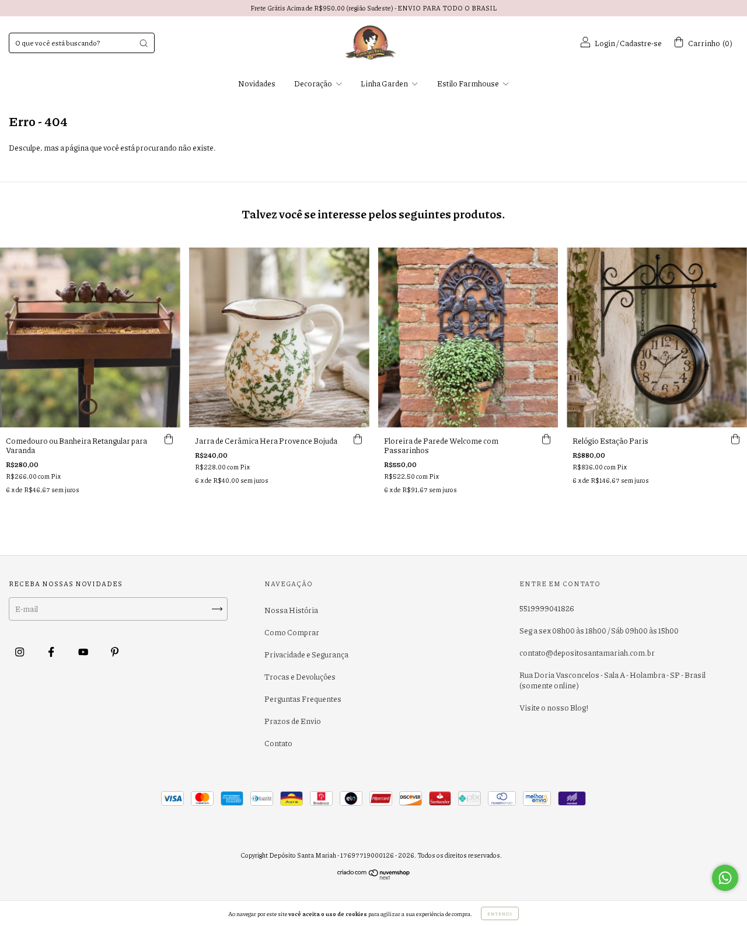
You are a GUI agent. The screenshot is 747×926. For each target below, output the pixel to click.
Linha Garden (385, 83)
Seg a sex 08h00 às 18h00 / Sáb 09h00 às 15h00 (599, 630)
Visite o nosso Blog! (553, 707)
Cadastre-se (641, 43)
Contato (278, 743)
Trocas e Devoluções (300, 676)
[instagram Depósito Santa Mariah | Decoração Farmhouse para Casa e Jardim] (20, 651)
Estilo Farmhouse (468, 83)
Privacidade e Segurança (306, 654)
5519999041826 (546, 608)
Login (605, 43)
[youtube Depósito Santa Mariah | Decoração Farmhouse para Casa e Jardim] (83, 651)
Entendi (499, 913)
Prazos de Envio (292, 721)
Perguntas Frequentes (302, 699)
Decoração (313, 83)
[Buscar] (143, 43)
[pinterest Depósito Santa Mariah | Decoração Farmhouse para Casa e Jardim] (114, 651)
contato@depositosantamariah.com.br (587, 652)
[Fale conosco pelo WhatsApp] (725, 878)
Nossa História (291, 610)
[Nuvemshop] (373, 877)
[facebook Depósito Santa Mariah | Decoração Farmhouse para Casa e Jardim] (51, 651)
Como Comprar (291, 632)
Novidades (256, 83)
